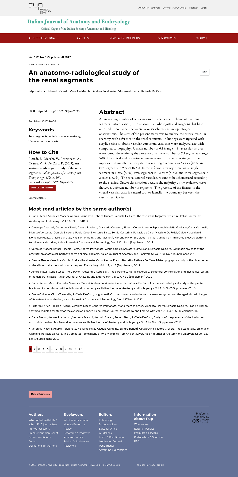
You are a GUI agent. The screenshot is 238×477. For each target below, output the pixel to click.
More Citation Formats (42, 188)
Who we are (141, 424)
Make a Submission (40, 394)
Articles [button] (83, 38)
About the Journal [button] (43, 38)
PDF (204, 72)
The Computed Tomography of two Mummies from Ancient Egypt (103, 333)
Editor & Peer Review (111, 437)
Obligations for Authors (43, 445)
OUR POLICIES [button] (167, 38)
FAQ (136, 441)
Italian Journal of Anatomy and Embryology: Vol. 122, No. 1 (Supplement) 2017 (105, 242)
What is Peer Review (76, 420)
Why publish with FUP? (43, 420)
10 (70, 349)
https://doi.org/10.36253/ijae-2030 (58, 111)
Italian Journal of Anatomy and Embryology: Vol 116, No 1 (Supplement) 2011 (134, 322)
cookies (141, 464)
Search (201, 38)
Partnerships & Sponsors (148, 437)
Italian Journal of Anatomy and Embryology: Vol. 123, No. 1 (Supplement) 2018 (148, 254)
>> (80, 349)
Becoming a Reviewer (77, 433)
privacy (151, 464)
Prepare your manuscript (43, 433)
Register (193, 7)
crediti (160, 464)
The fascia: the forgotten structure (158, 216)
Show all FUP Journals (174, 7)
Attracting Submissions (113, 449)
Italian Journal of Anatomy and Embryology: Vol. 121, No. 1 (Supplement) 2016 (150, 311)
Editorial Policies (144, 428)
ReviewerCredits (73, 437)
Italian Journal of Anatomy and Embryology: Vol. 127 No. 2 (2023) (103, 299)
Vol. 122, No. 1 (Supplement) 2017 (50, 57)
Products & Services (146, 432)
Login (204, 7)
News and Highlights (124, 38)
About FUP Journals (149, 7)
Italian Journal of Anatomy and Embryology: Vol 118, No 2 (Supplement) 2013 (148, 288)
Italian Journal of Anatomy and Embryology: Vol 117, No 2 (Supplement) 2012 (93, 265)
